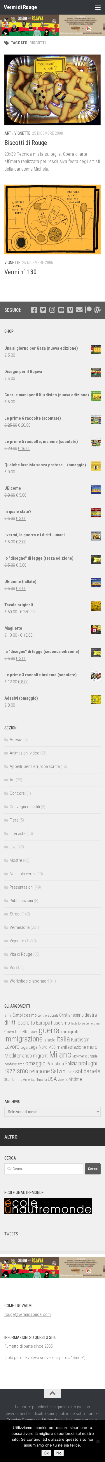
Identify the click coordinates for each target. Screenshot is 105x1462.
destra (91, 1015)
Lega (24, 1047)
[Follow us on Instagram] (52, 310)
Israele (49, 1040)
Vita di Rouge (21, 954)
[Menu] (97, 7)
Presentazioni (22, 887)
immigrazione (23, 1039)
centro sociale (48, 1015)
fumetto (22, 1031)
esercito (26, 1022)
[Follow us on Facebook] (34, 310)
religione (39, 1071)
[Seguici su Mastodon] (97, 310)
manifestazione (71, 1047)
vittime (75, 1079)
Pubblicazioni (21, 900)
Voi (12, 967)
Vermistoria (20, 927)
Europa (43, 1023)
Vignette (22, 133)
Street (15, 914)
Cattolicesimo (25, 1015)
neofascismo (14, 1064)
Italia (63, 1039)
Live (13, 847)
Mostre (16, 860)
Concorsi (18, 793)
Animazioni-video (24, 753)
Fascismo (60, 1023)
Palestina (55, 1064)
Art (7, 133)
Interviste (18, 833)
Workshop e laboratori (29, 981)
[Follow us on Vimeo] (70, 310)
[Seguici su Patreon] (88, 310)
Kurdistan (80, 1039)
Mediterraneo (18, 1056)
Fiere (14, 820)
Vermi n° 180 (20, 272)
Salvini (59, 1071)
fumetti (9, 1032)
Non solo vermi (23, 873)
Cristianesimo (71, 1015)
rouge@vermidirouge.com (27, 1314)
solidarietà (88, 1071)
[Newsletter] (79, 310)
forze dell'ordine (88, 1023)
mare (92, 1046)
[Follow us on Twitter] (43, 310)
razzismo (16, 1071)
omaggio (35, 1063)
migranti (40, 1056)
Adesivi (16, 739)
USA (52, 1079)
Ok (46, 1453)
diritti (10, 1022)
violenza (63, 1080)
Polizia (71, 1064)
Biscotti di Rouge (25, 142)
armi (8, 1015)
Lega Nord (38, 1047)
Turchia (41, 1080)
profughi (87, 1063)
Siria (71, 1072)
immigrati (69, 1031)
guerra (49, 1030)
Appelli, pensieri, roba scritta (35, 766)
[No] (98, 1441)
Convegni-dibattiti (25, 806)
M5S (52, 1047)
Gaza (33, 1032)
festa (74, 1023)
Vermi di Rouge (20, 7)
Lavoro (12, 1046)
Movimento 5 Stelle (84, 1056)
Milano (60, 1055)
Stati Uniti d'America (20, 1079)
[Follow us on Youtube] (61, 310)
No (59, 1453)
